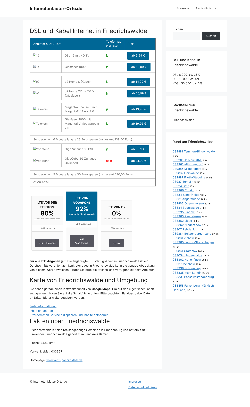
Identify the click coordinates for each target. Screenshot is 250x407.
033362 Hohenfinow (187, 259)
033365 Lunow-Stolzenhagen (193, 242)
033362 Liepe (182, 220)
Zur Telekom (47, 243)
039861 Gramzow (185, 251)
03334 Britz (181, 186)
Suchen (178, 29)
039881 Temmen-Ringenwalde (194, 151)
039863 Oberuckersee (188, 203)
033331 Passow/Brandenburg (193, 277)
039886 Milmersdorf (187, 168)
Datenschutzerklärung (143, 387)
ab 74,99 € (138, 160)
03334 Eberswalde (186, 207)
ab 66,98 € (138, 93)
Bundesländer (204, 8)
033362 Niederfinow (187, 225)
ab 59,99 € (139, 67)
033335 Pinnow (184, 212)
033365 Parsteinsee (187, 216)
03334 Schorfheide (186, 194)
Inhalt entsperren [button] (41, 310)
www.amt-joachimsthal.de (64, 360)
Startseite (183, 8)
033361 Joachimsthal (187, 160)
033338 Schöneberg (187, 268)
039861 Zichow (183, 238)
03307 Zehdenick (185, 229)
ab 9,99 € (138, 55)
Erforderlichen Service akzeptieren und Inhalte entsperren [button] (69, 315)
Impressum (135, 381)
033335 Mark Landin (187, 272)
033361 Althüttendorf (188, 164)
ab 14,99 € (138, 81)
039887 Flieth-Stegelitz (189, 177)
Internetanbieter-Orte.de (56, 8)
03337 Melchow (184, 264)
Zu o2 (116, 243)
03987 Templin (183, 181)
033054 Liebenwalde (187, 255)
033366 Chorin (183, 190)
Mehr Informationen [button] (43, 306)
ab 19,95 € (138, 109)
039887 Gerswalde (186, 173)
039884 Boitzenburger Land (192, 233)
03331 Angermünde (186, 199)
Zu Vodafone (81, 241)
